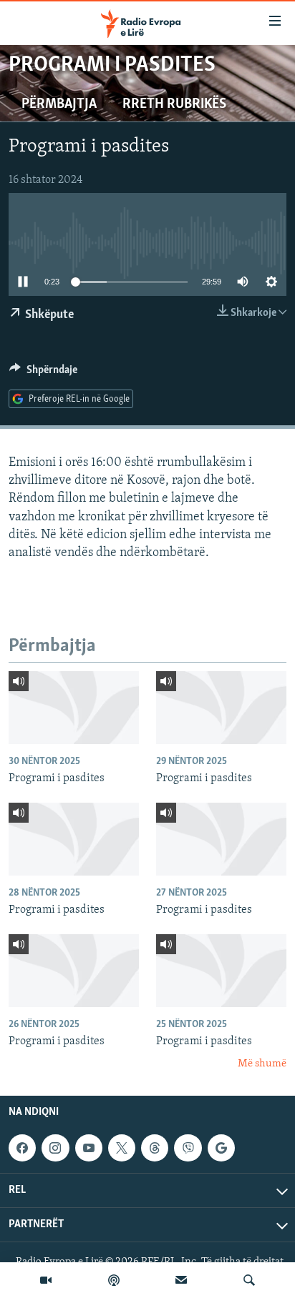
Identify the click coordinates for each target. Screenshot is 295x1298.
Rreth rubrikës (174, 104)
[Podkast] (113, 1280)
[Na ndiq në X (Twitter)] (121, 1147)
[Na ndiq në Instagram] (55, 1147)
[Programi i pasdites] (74, 707)
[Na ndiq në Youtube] (88, 1147)
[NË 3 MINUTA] (181, 1280)
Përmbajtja (59, 104)
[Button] (43, 373)
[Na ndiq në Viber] (187, 1147)
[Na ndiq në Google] (221, 1147)
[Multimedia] (45, 1280)
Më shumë (262, 1064)
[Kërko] (249, 1280)
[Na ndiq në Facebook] (22, 1147)
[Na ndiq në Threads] (154, 1147)
